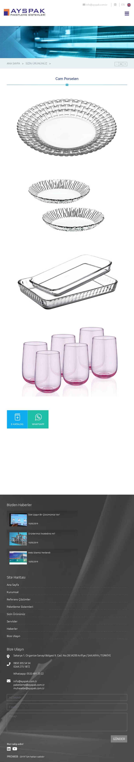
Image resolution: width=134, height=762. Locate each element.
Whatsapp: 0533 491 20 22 (28, 673)
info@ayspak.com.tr (96, 4)
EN (123, 4)
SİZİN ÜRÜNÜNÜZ (36, 63)
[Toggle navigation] (126, 13)
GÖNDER (119, 739)
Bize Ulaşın (13, 636)
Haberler (12, 628)
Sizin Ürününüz (16, 614)
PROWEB (12, 756)
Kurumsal (12, 592)
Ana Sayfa (13, 584)
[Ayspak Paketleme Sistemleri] (116, 5)
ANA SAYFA (13, 63)
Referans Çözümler (19, 599)
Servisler (12, 621)
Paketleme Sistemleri (20, 606)
